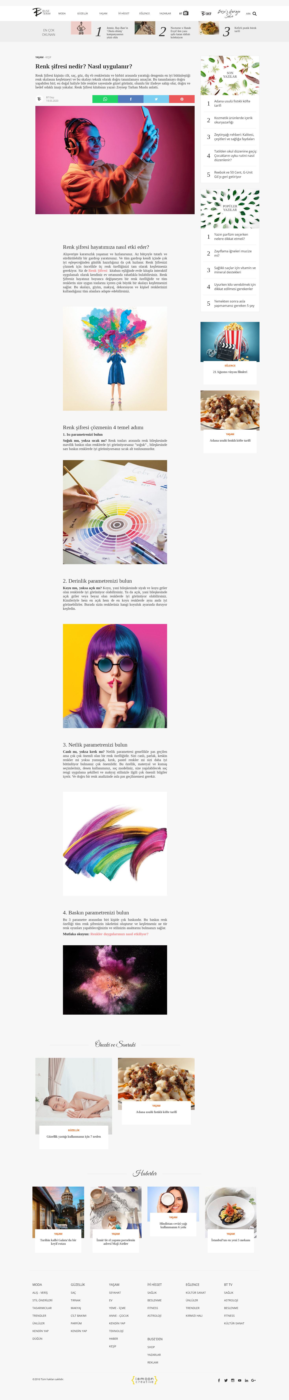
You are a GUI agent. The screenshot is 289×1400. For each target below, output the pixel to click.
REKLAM (152, 1362)
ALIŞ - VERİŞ (40, 1292)
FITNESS (152, 1308)
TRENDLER (39, 1315)
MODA (62, 13)
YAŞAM (103, 13)
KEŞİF (48, 57)
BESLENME (154, 1300)
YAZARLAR (165, 13)
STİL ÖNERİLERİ (42, 1300)
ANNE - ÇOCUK (119, 1315)
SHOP (151, 1347)
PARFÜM (76, 1323)
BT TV (228, 1284)
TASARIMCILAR (42, 1308)
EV (110, 1300)
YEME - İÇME (117, 1308)
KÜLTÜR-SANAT (234, 1323)
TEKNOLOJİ (116, 1331)
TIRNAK (76, 1300)
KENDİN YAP (40, 1331)
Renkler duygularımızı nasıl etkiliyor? (119, 934)
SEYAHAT (115, 1292)
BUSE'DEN (155, 1339)
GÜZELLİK (82, 13)
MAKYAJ (76, 1308)
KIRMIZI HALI (194, 1315)
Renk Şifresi (97, 271)
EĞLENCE (144, 13)
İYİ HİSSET (123, 13)
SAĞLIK (152, 1292)
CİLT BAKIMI (79, 1315)
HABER (113, 1338)
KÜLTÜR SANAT (196, 1292)
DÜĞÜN (37, 1338)
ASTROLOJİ (154, 1315)
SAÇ (73, 1292)
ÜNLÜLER (38, 1323)
